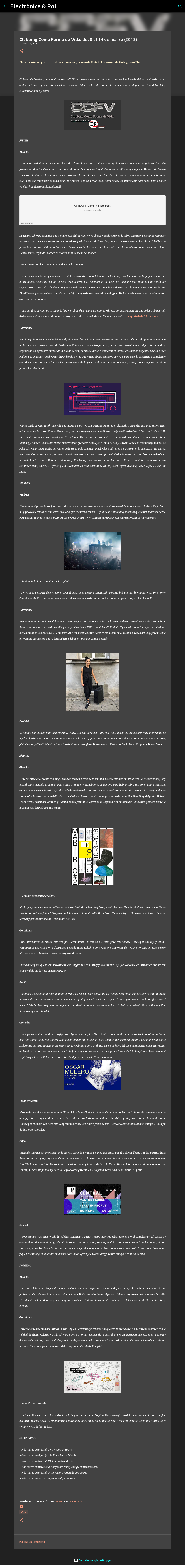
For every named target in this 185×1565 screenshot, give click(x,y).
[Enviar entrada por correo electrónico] (21, 1508)
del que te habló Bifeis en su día (145, 316)
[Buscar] (180, 6)
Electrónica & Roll (34, 6)
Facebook (76, 1501)
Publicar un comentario (32, 1541)
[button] (21, 51)
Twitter (59, 1501)
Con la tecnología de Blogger (94, 1560)
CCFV (23, 1512)
